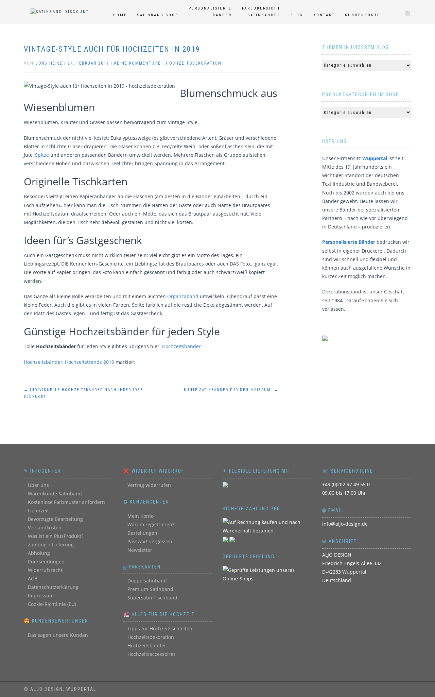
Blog (297, 15)
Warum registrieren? (150, 524)
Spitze (42, 155)
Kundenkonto (363, 15)
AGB (32, 578)
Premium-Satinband (150, 589)
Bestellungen (142, 533)
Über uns (38, 485)
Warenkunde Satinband (55, 493)
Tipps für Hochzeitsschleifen (159, 628)
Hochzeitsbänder (181, 346)
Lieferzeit (38, 510)
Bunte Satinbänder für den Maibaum (231, 390)
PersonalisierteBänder (210, 11)
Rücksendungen (46, 561)
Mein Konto (140, 516)
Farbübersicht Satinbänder (261, 11)
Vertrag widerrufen (149, 485)
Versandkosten (45, 527)
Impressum (41, 595)
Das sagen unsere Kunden (58, 635)
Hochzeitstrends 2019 (89, 362)
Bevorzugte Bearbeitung (55, 519)
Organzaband (182, 296)
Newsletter (139, 550)
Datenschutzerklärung (53, 587)
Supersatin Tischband (152, 597)
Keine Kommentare (137, 63)
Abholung (39, 553)
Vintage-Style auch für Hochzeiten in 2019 (112, 49)
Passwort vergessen (149, 541)
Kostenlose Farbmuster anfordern (66, 502)
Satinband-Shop (157, 15)
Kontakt (324, 15)
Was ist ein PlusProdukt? (55, 536)
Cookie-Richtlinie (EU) (52, 604)
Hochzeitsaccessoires (151, 654)
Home (120, 15)
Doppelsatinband (147, 580)
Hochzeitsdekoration (194, 63)
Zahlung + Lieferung (51, 544)
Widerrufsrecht (45, 570)
